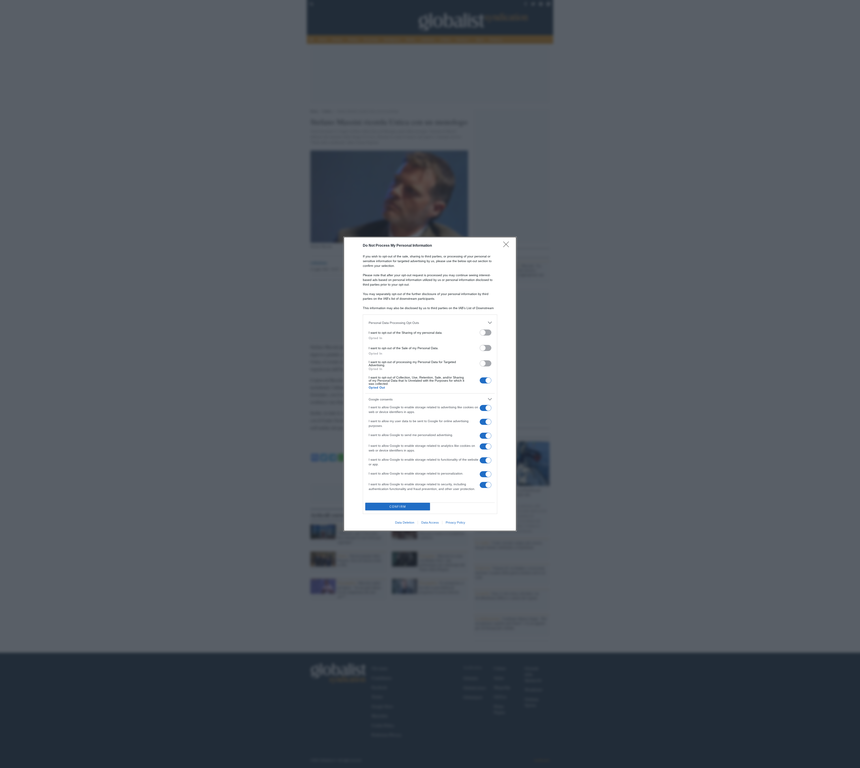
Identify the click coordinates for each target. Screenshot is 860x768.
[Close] (507, 246)
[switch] (485, 332)
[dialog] (430, 384)
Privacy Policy (455, 522)
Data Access (430, 522)
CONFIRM (397, 506)
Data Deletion (404, 522)
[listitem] (430, 322)
